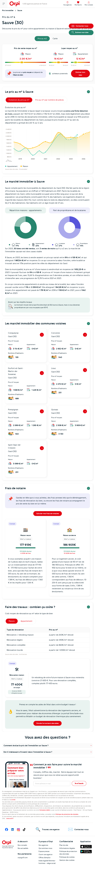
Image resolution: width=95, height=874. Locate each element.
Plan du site (63, 845)
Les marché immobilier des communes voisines (35, 323)
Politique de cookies (67, 857)
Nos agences (43, 845)
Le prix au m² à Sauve (19, 91)
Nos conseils (22, 845)
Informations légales (67, 848)
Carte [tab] (55, 38)
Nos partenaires (25, 854)
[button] (47, 745)
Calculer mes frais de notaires (47, 513)
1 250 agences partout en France (35, 4)
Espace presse (44, 851)
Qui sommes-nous (45, 848)
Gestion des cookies (66, 860)
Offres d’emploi (44, 858)
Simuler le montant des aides (47, 723)
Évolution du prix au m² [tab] (19, 100)
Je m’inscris (79, 783)
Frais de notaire (15, 488)
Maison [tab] (12, 621)
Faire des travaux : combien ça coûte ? (30, 607)
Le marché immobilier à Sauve (25, 181)
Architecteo (23, 654)
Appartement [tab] (26, 621)
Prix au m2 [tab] (42, 38)
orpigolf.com (23, 858)
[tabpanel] (47, 63)
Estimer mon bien (80, 73)
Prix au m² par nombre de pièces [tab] (49, 100)
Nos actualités (23, 848)
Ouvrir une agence (45, 854)
